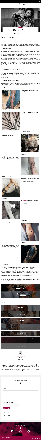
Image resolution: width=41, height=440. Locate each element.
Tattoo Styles (20, 27)
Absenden (6, 408)
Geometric (25, 200)
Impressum (3, 437)
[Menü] (38, 437)
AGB (12, 437)
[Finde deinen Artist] (20, 290)
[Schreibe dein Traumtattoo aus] (20, 297)
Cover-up (4, 243)
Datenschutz (8, 437)
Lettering (11, 222)
